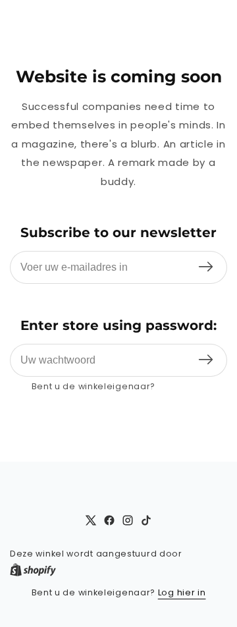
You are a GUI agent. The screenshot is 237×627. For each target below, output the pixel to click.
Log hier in (182, 386)
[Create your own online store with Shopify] (33, 569)
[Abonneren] (205, 268)
